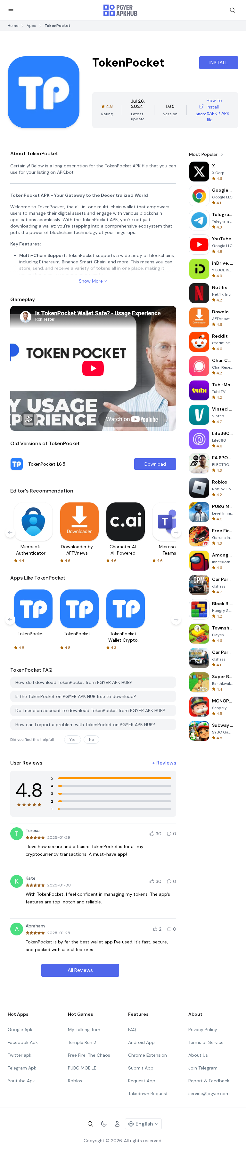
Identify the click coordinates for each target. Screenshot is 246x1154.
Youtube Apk (21, 1081)
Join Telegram (202, 1068)
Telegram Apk (22, 1068)
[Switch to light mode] (104, 1124)
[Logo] (120, 10)
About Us (198, 1055)
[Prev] (10, 532)
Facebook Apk (23, 1042)
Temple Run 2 (82, 1042)
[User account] (117, 1124)
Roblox (75, 1081)
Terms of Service (206, 1042)
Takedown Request (148, 1093)
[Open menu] (11, 9)
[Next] (176, 532)
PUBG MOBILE (82, 1068)
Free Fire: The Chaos (89, 1055)
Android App (141, 1042)
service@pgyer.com (209, 1093)
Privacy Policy (202, 1029)
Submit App (140, 1068)
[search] (232, 10)
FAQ (132, 1029)
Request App (141, 1081)
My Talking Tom (84, 1029)
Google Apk (20, 1029)
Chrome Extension (147, 1055)
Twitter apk (19, 1055)
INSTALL (218, 62)
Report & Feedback (208, 1081)
